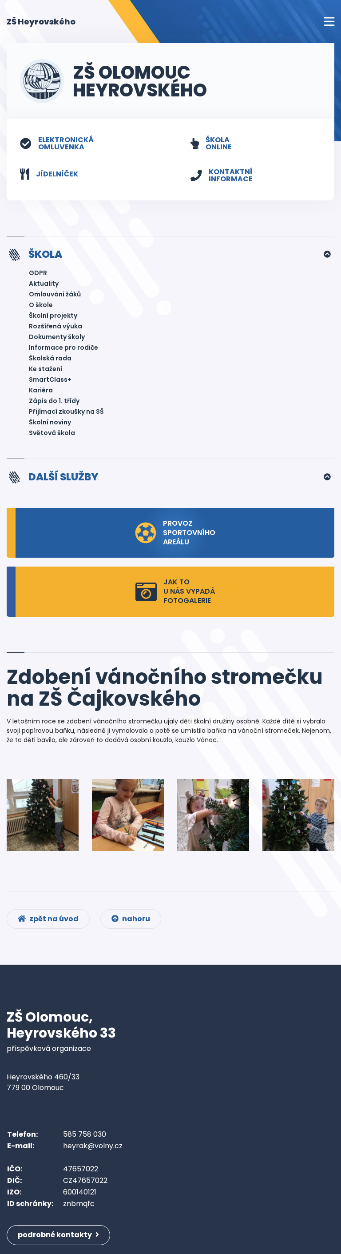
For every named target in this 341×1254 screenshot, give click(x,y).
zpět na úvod (53, 919)
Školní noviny (50, 422)
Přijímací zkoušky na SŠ (66, 411)
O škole (41, 304)
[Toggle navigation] (329, 22)
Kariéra (41, 390)
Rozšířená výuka (55, 326)
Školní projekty (53, 315)
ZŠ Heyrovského (41, 21)
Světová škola (52, 432)
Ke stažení (45, 368)
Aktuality (44, 283)
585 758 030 (84, 1134)
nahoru (135, 919)
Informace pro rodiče (63, 347)
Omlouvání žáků (55, 294)
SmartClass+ (50, 379)
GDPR (38, 272)
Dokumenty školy (57, 336)
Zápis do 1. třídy (54, 400)
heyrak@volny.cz (93, 1146)
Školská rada (50, 358)
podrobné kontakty (55, 1235)
